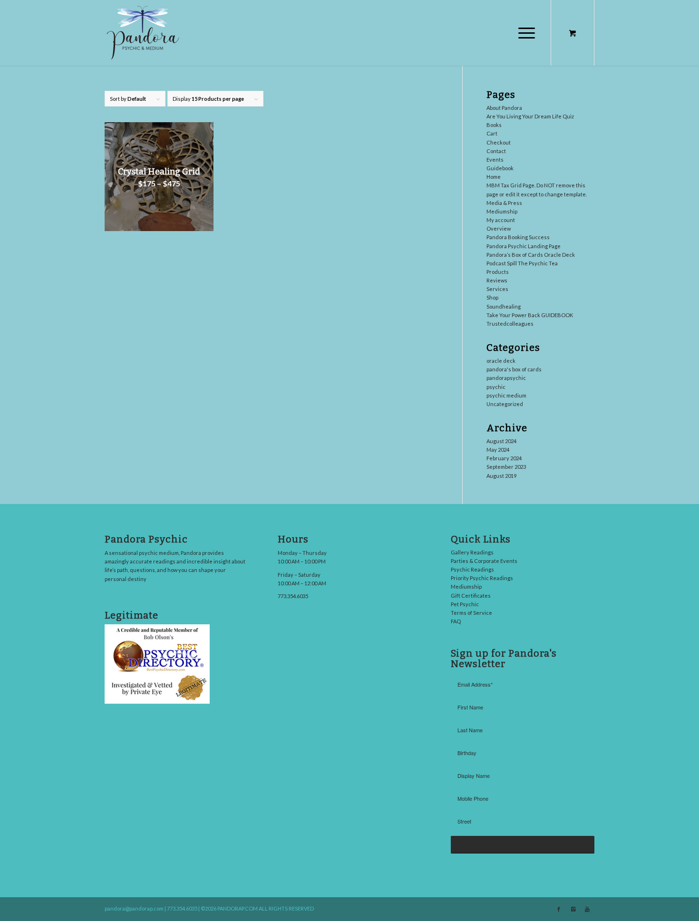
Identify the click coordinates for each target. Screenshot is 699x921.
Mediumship (501, 211)
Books (494, 125)
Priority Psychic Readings (482, 578)
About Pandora (504, 108)
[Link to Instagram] (573, 909)
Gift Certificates (471, 595)
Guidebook (500, 168)
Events (495, 159)
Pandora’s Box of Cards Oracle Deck (530, 255)
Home (493, 177)
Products (497, 272)
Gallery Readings (472, 552)
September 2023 (506, 467)
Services (497, 289)
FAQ (456, 621)
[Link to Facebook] (559, 909)
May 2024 (497, 449)
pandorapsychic (506, 378)
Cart (491, 133)
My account (500, 220)
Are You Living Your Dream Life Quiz (530, 116)
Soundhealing (503, 306)
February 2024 (504, 458)
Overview (498, 228)
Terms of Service (471, 613)
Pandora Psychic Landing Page (523, 246)
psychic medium (506, 395)
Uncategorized (504, 404)
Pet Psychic (465, 604)
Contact (496, 151)
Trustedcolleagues (510, 323)
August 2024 (501, 441)
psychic (495, 387)
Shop (492, 297)
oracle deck (500, 361)
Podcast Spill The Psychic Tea (522, 263)
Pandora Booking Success (518, 237)
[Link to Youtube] (587, 909)
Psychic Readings (472, 569)
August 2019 (501, 476)
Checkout (498, 142)
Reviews (496, 280)
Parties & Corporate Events (484, 561)
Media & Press (504, 203)
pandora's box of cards (514, 369)
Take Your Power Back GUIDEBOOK (529, 315)
